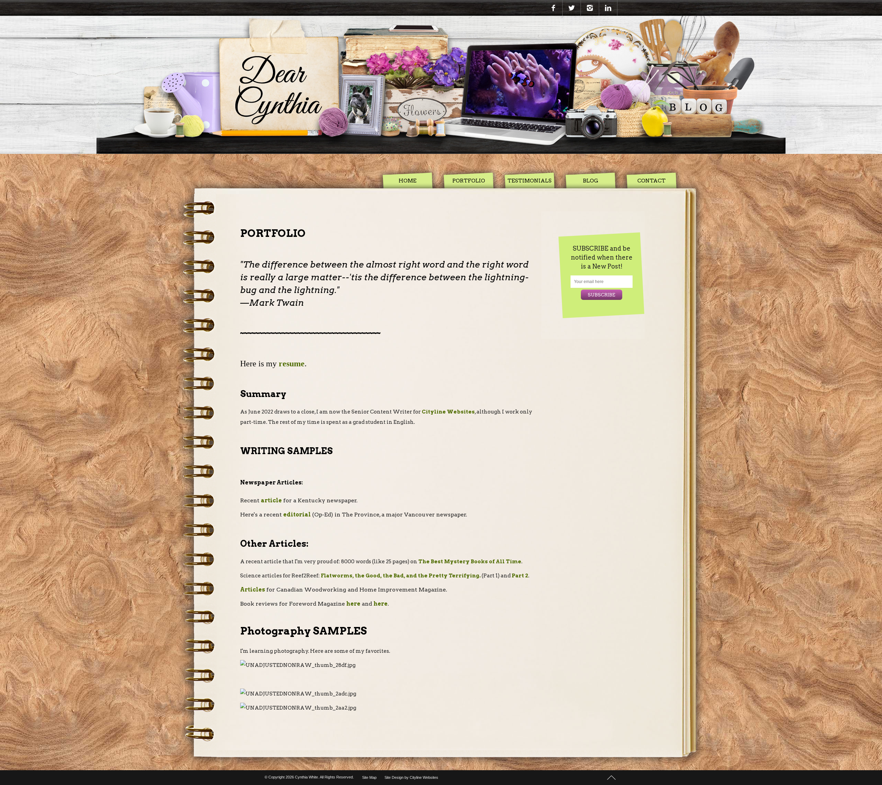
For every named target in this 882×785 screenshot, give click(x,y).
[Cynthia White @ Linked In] (608, 8)
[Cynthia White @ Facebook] (553, 8)
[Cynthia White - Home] (441, 85)
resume (292, 363)
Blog (590, 180)
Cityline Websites (448, 412)
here (353, 603)
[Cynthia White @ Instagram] (590, 8)
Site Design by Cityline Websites (411, 777)
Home (408, 180)
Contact (651, 180)
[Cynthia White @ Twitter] (572, 8)
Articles (252, 589)
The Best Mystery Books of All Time (469, 561)
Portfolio (468, 180)
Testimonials (529, 180)
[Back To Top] (611, 777)
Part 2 (519, 576)
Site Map (369, 777)
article (271, 500)
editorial (297, 514)
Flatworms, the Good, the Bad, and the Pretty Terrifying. (401, 576)
